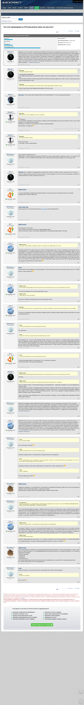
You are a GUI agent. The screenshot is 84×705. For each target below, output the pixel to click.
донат (69, 5)
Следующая (70, 31)
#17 (78, 398)
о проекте (3, 5)
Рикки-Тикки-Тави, (23, 207)
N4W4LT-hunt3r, (22, 189)
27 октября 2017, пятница (23, 64)
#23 (78, 543)
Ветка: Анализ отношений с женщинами (65, 7)
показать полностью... (35, 62)
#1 (78, 64)
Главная (3, 10)
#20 (78, 477)
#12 (78, 280)
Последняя (77, 31)
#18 (78, 416)
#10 (78, 237)
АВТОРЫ (14, 7)
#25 (78, 582)
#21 (78, 496)
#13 (78, 301)
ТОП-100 (31, 7)
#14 (78, 319)
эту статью (44, 209)
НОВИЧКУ (26, 7)
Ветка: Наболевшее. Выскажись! (19, 10)
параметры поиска (6, 21)
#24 (78, 563)
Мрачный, (21, 95)
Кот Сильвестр (10, 483)
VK (75, 5)
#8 (78, 202)
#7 (78, 184)
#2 (78, 90)
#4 (78, 130)
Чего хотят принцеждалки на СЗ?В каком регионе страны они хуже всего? (45, 10)
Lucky (10, 243)
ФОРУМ (36, 7)
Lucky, (20, 267)
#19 (78, 433)
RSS (81, 5)
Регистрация (76, 1)
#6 (78, 167)
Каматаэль (9, 51)
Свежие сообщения (51, 7)
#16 (78, 367)
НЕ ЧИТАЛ (20, 7)
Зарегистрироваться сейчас (41, 625)
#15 (78, 347)
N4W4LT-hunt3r (9, 154)
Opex (10, 171)
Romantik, (21, 172)
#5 (78, 148)
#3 (78, 107)
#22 (78, 517)
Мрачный (10, 69)
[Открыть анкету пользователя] (10, 60)
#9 (78, 219)
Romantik (10, 112)
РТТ (10, 189)
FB (72, 5)
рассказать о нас (9, 5)
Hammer (10, 94)
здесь (23, 598)
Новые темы (42, 7)
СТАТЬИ (9, 7)
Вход (81, 1)
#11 (78, 262)
